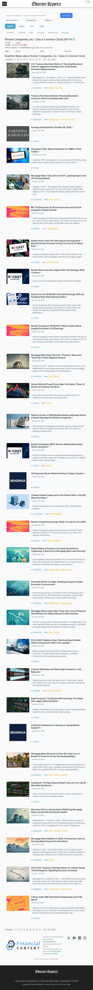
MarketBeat (37, 690)
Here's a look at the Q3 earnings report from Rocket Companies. (57, 281)
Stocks (21, 26)
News (31, 33)
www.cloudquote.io (49, 942)
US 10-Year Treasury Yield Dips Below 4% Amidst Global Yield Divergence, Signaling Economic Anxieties (58, 869)
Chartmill (36, 318)
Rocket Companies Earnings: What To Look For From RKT (58, 522)
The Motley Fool (38, 514)
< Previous (9, 60)
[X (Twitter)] (68, 945)
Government (71, 119)
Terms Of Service (52, 954)
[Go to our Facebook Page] (40, 977)
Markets (10, 26)
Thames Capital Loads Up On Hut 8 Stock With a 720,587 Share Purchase (58, 496)
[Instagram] (84, 945)
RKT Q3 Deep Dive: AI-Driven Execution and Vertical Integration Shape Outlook (56, 208)
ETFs (32, 26)
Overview (21, 33)
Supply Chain (63, 775)
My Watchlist (31, 20)
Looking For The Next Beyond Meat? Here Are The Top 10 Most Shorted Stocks (58, 784)
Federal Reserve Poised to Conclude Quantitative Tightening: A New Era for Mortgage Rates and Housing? (58, 549)
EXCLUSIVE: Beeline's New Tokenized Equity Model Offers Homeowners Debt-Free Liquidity (56, 641)
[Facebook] (74, 945)
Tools (41, 26)
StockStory (37, 228)
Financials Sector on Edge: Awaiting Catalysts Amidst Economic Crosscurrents (57, 583)
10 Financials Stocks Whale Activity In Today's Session (58, 473)
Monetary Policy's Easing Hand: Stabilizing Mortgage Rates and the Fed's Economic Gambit (56, 810)
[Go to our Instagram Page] (50, 977)
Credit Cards (57, 830)
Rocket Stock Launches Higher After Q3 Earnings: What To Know (58, 271)
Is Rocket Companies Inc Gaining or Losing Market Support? (55, 726)
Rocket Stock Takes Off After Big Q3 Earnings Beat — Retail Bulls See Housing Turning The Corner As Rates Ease (57, 243)
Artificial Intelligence (54, 119)
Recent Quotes (11, 20)
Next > (54, 60)
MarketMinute (37, 88)
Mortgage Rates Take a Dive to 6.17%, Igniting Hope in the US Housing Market (58, 176)
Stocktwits (36, 262)
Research (68, 51)
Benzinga (36, 141)
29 (44, 60)
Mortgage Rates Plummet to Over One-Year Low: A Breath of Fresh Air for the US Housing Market (55, 754)
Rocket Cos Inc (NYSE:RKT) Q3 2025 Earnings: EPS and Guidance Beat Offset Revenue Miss (57, 295)
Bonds (50, 199)
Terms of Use (55, 984)
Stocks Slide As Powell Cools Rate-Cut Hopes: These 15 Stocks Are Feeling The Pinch (58, 385)
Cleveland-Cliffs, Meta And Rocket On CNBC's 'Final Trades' (56, 150)
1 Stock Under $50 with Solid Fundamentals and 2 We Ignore (56, 898)
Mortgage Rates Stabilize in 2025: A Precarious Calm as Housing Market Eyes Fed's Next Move (58, 839)
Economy (51, 88)
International (52, 33)
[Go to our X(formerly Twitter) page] (45, 977)
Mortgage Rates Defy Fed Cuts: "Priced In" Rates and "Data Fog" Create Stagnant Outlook (56, 356)
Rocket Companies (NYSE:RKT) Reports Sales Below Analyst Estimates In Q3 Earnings (56, 327)
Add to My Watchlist (46, 48)
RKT (71, 39)
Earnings (49, 262)
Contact (47, 984)
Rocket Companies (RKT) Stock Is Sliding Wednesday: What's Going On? (57, 445)
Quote (18, 51)
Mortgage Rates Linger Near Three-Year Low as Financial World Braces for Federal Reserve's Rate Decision (58, 612)
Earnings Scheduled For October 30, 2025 (52, 127)
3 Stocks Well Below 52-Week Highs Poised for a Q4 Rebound (56, 670)
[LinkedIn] (79, 945)
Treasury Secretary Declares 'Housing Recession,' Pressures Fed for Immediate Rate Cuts (55, 97)
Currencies (40, 33)
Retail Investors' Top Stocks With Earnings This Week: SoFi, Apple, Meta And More (57, 699)
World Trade (59, 88)
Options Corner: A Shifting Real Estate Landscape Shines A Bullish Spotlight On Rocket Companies (58, 416)
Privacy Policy (56, 951)
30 (48, 60)
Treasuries (65, 33)
